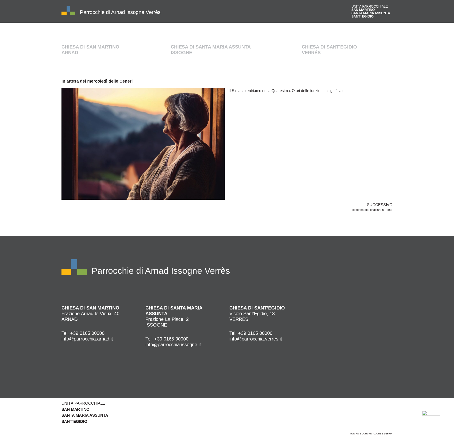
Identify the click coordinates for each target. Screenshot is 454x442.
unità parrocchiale (370, 11)
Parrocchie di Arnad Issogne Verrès (120, 12)
